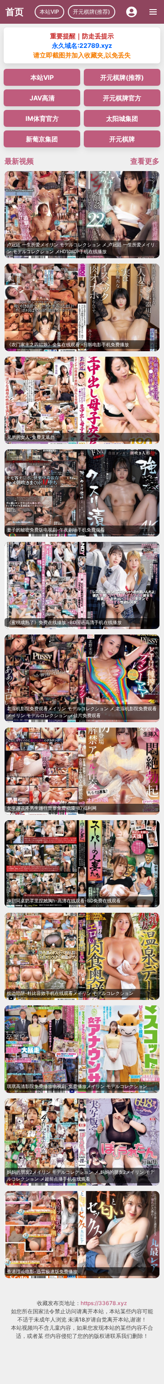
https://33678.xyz (104, 1303)
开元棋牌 (122, 139)
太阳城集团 (122, 118)
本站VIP (49, 11)
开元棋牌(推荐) (91, 11)
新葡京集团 (42, 139)
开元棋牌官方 (122, 98)
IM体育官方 (42, 118)
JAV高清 (42, 98)
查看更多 (144, 161)
